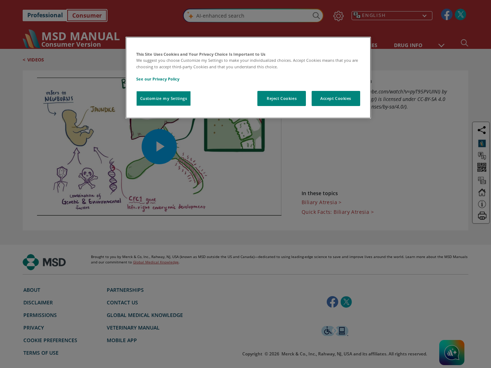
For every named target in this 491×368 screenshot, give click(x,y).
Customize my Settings (163, 98)
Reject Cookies (282, 98)
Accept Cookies (335, 98)
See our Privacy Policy (157, 79)
